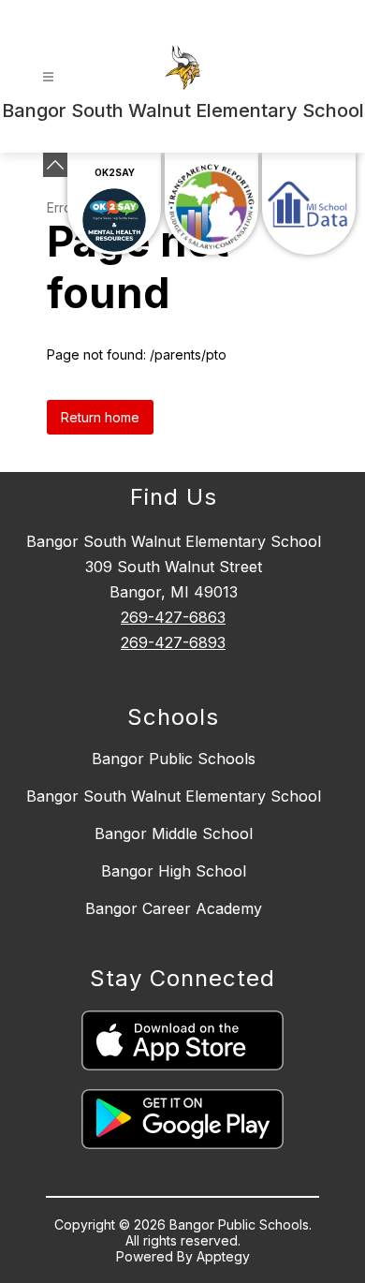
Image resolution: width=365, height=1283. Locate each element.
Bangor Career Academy (173, 908)
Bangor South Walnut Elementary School (173, 796)
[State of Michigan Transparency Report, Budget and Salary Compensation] (211, 204)
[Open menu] (48, 77)
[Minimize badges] (55, 165)
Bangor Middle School (174, 833)
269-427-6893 (173, 642)
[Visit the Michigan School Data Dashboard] (309, 204)
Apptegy (223, 1256)
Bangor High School (173, 871)
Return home (100, 417)
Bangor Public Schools (174, 758)
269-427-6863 (173, 617)
